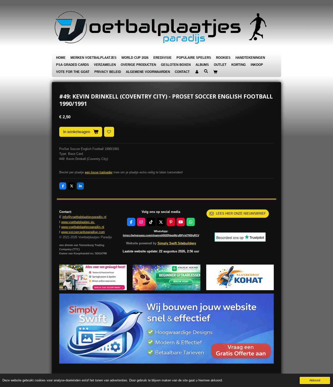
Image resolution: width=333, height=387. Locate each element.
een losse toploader (98, 172)
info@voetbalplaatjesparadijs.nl (84, 217)
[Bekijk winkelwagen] (215, 72)
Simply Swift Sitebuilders (176, 243)
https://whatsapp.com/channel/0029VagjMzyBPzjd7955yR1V (161, 235)
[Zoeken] (206, 71)
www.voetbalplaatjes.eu (78, 222)
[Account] (196, 72)
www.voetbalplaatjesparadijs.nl (82, 227)
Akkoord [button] (314, 380)
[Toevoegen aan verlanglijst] (109, 132)
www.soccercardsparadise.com (83, 232)
